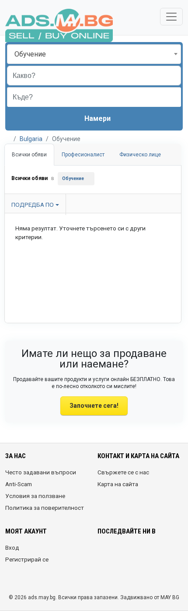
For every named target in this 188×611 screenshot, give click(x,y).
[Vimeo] (102, 569)
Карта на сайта (117, 483)
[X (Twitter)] (115, 552)
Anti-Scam (18, 483)
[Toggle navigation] (171, 16)
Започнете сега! (94, 405)
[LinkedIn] (139, 552)
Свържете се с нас (123, 472)
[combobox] (94, 54)
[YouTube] (176, 552)
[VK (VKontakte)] (115, 569)
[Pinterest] (151, 552)
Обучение (73, 178)
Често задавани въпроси (40, 472)
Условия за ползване (35, 495)
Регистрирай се (27, 559)
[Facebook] (102, 552)
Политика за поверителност (44, 507)
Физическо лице (140, 155)
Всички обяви (29, 155)
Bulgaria (31, 138)
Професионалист (83, 155)
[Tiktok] (164, 552)
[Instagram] (127, 552)
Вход (12, 547)
